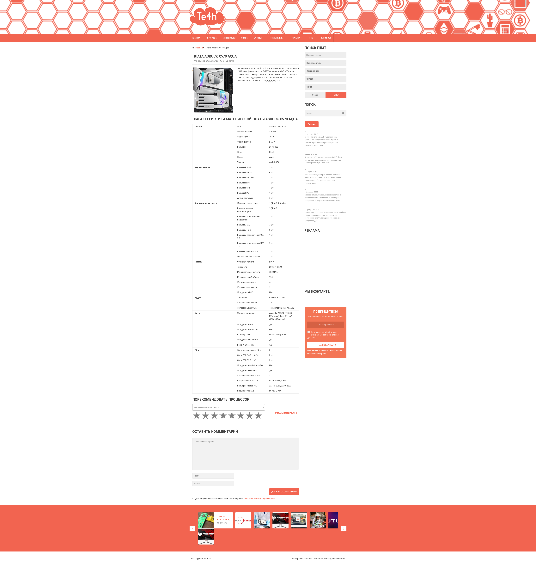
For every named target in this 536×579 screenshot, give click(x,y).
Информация (229, 38)
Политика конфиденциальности (329, 558)
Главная (196, 38)
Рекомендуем (276, 38)
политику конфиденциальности (260, 498)
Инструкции (211, 38)
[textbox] (228, 407)
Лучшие (312, 124)
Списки (244, 38)
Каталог (296, 38)
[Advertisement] (328, 260)
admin (231, 61)
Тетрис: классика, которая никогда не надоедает (223, 518)
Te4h (310, 38)
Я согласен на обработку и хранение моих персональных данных (323, 335)
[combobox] (228, 407)
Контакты (326, 38)
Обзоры (258, 38)
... (305, 131)
